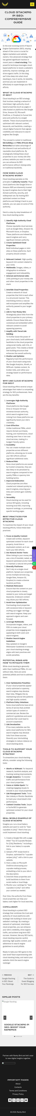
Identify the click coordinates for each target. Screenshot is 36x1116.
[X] (14, 1100)
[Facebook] (10, 1100)
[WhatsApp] (22, 1100)
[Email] (26, 1100)
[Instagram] (18, 1100)
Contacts (18, 1087)
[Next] (31, 1018)
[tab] (14, 1036)
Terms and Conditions (18, 1090)
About (18, 1084)
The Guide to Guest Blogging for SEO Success (27, 979)
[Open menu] (32, 4)
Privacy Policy (18, 1094)
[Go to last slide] (4, 1018)
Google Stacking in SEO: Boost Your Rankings (8, 979)
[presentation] (18, 1010)
